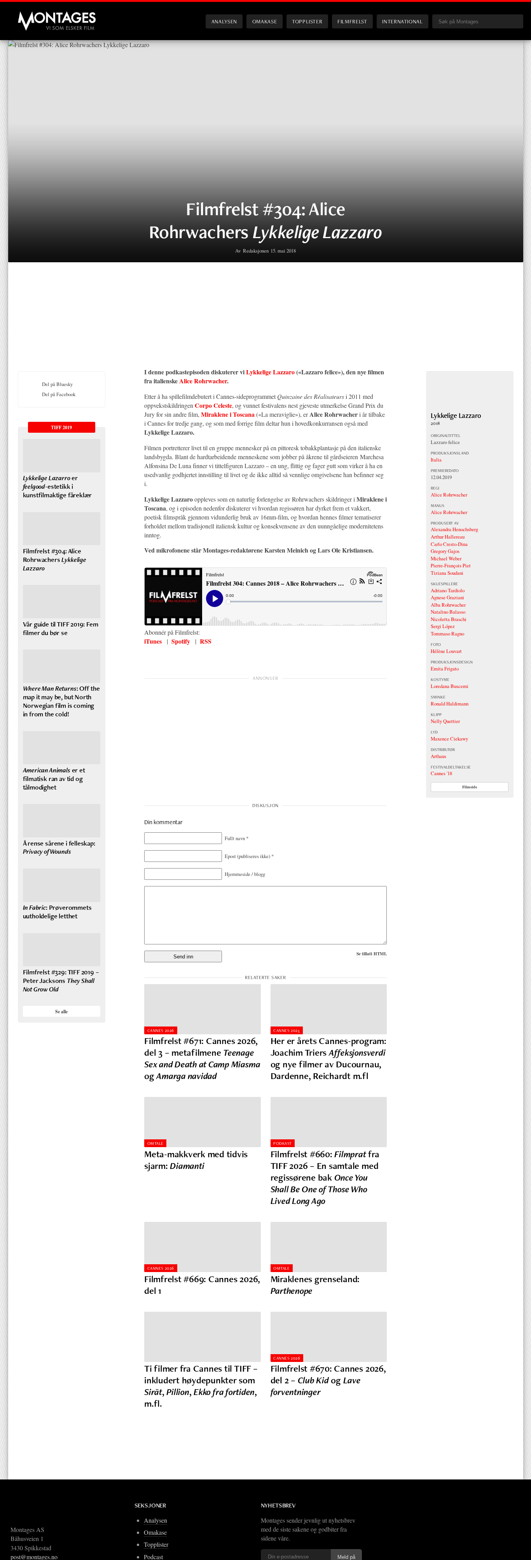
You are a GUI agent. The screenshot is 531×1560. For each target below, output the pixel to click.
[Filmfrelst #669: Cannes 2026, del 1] (202, 1247)
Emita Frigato (445, 668)
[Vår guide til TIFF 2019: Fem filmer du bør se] (61, 601)
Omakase (264, 21)
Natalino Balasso (448, 611)
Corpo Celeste (213, 405)
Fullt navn (236, 838)
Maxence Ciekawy (449, 738)
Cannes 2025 (286, 1030)
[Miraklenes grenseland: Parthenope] (329, 1247)
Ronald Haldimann (449, 703)
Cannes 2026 (160, 1030)
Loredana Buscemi (449, 686)
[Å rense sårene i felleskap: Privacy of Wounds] (61, 820)
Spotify (180, 641)
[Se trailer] (470, 407)
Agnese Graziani (447, 597)
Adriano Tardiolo (448, 590)
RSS (205, 641)
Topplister (307, 21)
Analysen (224, 21)
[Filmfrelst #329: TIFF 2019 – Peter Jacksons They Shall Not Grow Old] (61, 950)
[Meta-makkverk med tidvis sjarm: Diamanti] (202, 1122)
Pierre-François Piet (451, 565)
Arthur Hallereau (448, 536)
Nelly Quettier (445, 721)
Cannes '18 (441, 773)
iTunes (153, 641)
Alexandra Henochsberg (454, 529)
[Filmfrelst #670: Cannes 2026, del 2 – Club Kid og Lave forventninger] (329, 1337)
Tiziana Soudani (447, 572)
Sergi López (443, 626)
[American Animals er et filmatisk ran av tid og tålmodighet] (61, 748)
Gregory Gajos (445, 551)
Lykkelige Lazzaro (270, 371)
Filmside (469, 787)
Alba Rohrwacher (448, 604)
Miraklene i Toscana (228, 414)
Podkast (282, 1143)
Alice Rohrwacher (203, 380)
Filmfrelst (352, 21)
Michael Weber (446, 558)
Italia (436, 459)
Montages (31, 15)
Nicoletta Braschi (448, 619)
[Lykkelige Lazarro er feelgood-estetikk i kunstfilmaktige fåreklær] (61, 455)
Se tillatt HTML (371, 953)
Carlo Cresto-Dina (449, 543)
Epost (249, 856)
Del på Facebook (58, 394)
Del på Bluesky (57, 384)
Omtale (155, 1143)
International (402, 21)
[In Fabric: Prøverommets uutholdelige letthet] (61, 885)
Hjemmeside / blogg (245, 873)
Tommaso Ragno (447, 633)
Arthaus (438, 756)
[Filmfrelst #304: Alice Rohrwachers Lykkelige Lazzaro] (61, 529)
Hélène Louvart (446, 651)
